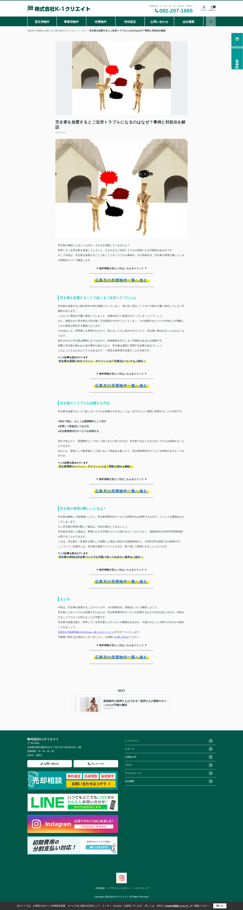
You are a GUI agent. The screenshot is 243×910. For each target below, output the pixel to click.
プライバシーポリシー (120, 888)
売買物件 (101, 21)
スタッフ (129, 749)
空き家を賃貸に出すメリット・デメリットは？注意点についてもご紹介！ (102, 361)
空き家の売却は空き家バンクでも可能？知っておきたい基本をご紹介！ (101, 557)
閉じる (219, 905)
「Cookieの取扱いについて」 (176, 906)
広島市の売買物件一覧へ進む (121, 280)
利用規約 (100, 888)
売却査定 (130, 21)
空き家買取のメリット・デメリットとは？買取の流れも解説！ (96, 466)
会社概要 (189, 21)
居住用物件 (42, 21)
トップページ (132, 740)
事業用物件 (71, 21)
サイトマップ (142, 888)
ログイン (204, 10)
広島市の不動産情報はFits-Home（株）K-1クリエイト (86, 632)
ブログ (128, 765)
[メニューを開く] (211, 21)
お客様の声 (130, 757)
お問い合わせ (159, 21)
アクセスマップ (133, 773)
